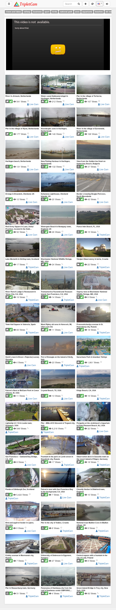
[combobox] (99, 3)
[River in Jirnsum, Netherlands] (22, 84)
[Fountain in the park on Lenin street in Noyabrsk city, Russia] (58, 445)
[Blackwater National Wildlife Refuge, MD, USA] (58, 248)
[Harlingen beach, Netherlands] (22, 150)
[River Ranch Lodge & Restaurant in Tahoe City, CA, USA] (22, 280)
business (37, 11)
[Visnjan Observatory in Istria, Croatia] (94, 248)
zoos (77, 11)
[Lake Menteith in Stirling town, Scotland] (22, 248)
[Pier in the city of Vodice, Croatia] (58, 511)
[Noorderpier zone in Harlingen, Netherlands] (58, 117)
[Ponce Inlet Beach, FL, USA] (94, 215)
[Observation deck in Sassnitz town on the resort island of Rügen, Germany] (94, 445)
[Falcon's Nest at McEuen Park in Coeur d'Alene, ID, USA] (22, 379)
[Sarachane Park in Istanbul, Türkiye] (94, 345)
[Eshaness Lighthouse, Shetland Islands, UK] (58, 182)
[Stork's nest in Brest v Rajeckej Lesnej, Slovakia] (22, 345)
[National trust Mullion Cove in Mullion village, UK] (94, 511)
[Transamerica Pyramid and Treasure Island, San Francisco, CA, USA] (58, 280)
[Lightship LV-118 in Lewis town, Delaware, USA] (22, 411)
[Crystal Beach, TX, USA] (58, 379)
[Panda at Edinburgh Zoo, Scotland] (22, 478)
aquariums (87, 11)
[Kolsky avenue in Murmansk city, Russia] (22, 544)
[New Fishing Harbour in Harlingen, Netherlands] (58, 150)
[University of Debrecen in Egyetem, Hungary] (58, 544)
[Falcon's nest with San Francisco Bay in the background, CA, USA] (58, 478)
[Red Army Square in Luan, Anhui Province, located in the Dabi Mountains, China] (22, 215)
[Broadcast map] (92, 3)
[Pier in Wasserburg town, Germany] (22, 576)
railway (27, 11)
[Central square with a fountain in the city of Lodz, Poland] (94, 544)
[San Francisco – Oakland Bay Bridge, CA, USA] (22, 445)
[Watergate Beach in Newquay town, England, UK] (58, 215)
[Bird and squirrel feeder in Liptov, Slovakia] (22, 511)
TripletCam (104, 234)
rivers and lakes (13, 11)
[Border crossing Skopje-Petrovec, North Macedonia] (94, 182)
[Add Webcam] (86, 3)
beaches (99, 11)
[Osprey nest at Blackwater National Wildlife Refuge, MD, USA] (94, 280)
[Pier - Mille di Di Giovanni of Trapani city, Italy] (58, 411)
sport (47, 11)
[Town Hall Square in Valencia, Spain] (22, 313)
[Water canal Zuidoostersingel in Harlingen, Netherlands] (58, 84)
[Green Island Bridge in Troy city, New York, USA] (94, 576)
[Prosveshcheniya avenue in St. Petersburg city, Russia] (94, 313)
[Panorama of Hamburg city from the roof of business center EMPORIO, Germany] (58, 576)
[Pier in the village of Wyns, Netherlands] (22, 117)
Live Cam (34, 104)
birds (54, 11)
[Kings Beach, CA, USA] (94, 379)
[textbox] (99, 3)
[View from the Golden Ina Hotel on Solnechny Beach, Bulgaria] (94, 150)
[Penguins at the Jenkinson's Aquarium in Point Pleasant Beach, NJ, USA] (94, 411)
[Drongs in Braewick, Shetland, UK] (22, 182)
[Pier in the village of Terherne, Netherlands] (94, 84)
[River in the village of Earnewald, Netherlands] (94, 117)
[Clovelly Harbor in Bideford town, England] (94, 478)
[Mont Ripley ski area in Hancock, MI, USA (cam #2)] (58, 313)
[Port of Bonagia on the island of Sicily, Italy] (58, 345)
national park (66, 11)
